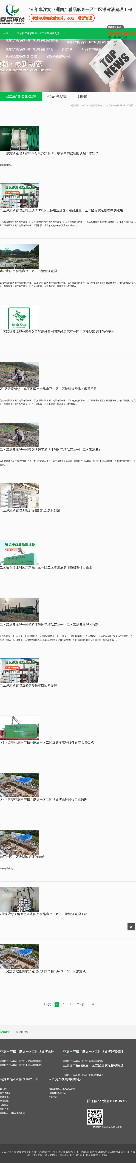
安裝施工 (4, 1105)
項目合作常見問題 (57, 96)
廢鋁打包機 (22, 1032)
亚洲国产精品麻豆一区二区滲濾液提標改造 (29, 49)
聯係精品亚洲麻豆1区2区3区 (13, 1113)
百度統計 (104, 1155)
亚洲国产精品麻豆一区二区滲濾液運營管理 (90, 42)
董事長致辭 (5, 1093)
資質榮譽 (67, 49)
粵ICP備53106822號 (87, 1152)
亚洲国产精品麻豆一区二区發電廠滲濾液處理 (21, 1061)
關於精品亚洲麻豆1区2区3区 (21, 56)
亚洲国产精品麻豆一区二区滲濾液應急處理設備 (32, 40)
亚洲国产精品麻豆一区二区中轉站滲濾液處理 (21, 1065)
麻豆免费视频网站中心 (58, 56)
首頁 (5, 33)
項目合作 (4, 1109)
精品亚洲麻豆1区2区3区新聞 (20, 96)
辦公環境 (4, 1101)
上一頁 (47, 1004)
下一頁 (80, 1004)
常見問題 (82, 96)
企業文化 (4, 1097)
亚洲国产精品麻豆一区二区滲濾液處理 (38, 33)
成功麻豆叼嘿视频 (91, 49)
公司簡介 (4, 1088)
